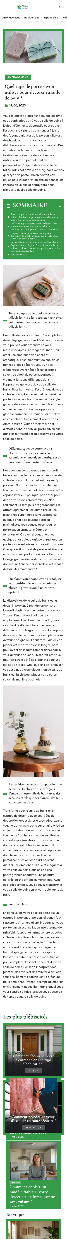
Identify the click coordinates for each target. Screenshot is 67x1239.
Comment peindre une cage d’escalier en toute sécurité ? (33, 1118)
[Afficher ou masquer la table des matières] (54, 206)
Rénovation (34, 1127)
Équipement (15, 1182)
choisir (12, 140)
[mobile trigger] (5, 7)
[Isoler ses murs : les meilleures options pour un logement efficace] (33, 1097)
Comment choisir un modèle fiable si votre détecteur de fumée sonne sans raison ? (32, 1194)
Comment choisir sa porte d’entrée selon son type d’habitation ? (33, 1059)
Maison (33, 1070)
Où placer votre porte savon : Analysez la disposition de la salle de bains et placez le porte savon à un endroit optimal (34, 235)
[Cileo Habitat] (22, 7)
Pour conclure (18, 254)
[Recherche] (53, 7)
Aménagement (17, 77)
